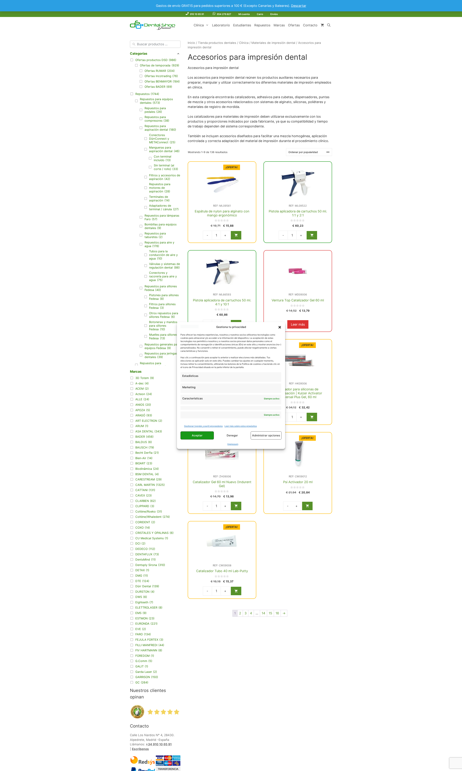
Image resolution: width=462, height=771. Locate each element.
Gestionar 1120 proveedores (198, 426)
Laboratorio (221, 25)
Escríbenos (140, 749)
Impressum (232, 444)
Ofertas (294, 25)
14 (263, 613)
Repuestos (262, 25)
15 (270, 613)
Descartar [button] (298, 6)
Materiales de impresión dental (273, 43)
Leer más (298, 324)
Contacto (310, 25)
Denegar (232, 435)
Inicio (191, 43)
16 (277, 613)
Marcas (279, 25)
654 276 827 (224, 14)
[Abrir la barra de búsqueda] (329, 25)
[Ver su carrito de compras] (322, 25)
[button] (280, 327)
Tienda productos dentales (217, 43)
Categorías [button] (138, 53)
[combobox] (158, 44)
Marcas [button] (135, 371)
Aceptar (197, 435)
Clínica (199, 25)
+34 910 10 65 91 (159, 744)
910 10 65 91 (197, 14)
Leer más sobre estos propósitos (230, 426)
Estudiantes (242, 25)
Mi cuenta (244, 14)
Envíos (274, 14)
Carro (260, 14)
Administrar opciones (266, 435)
